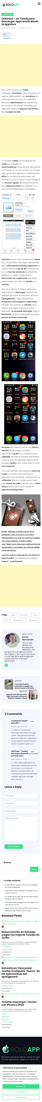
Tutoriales (5, 1019)
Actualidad (6, 947)
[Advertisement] (21, 65)
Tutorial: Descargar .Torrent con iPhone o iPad (19, 1003)
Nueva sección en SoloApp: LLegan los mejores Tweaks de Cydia (20, 935)
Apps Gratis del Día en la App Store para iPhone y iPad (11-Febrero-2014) (16, 696)
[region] (21, 1083)
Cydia (35, 615)
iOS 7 (6, 620)
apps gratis (24, 615)
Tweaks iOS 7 (33, 620)
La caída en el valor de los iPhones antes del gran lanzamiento (21, 897)
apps (13, 615)
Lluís (3, 929)
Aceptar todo (21, 1086)
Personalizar (21, 1092)
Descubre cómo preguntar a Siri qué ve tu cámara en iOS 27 (21, 903)
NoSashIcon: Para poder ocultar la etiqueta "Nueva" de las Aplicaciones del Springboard (21, 972)
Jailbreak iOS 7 (18, 620)
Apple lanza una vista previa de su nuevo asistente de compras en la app (21, 909)
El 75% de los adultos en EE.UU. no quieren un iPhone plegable (21, 886)
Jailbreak (5, 1016)
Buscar (7, 862)
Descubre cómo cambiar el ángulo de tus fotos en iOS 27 (21, 892)
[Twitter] (6, 665)
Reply (32, 721)
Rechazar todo (21, 1098)
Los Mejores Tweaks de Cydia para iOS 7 (23, 722)
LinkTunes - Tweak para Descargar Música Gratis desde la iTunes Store (24, 753)
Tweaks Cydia (8, 14)
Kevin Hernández (10, 28)
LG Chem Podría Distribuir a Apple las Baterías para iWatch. (24, 686)
